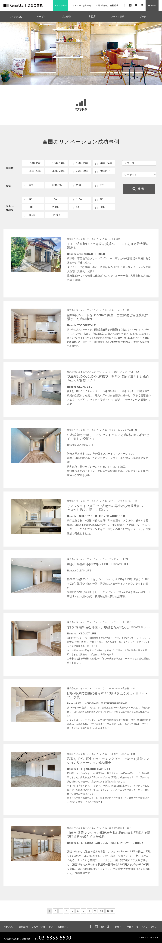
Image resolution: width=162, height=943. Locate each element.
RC (102, 185)
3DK (102, 207)
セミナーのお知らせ (82, 5)
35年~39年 (82, 171)
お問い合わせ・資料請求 (107, 5)
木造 (31, 185)
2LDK (55, 207)
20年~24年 (106, 163)
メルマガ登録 (60, 5)
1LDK (79, 199)
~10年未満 (34, 163)
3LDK (32, 215)
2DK (31, 207)
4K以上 (56, 215)
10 (101, 911)
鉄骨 (78, 185)
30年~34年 (58, 171)
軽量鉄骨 (57, 185)
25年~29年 (35, 171)
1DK (54, 199)
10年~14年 (58, 163)
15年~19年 (82, 163)
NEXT (110, 911)
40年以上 (105, 171)
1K (30, 199)
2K (101, 199)
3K (77, 207)
